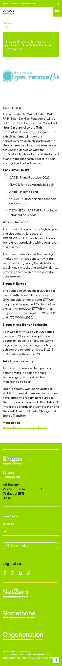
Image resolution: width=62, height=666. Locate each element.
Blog (5, 26)
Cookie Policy (24, 651)
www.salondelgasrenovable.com (25, 427)
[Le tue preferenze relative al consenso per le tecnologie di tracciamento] (56, 660)
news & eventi (12, 516)
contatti (8, 531)
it (58, 3)
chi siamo (8, 523)
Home (6, 22)
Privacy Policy (9, 651)
